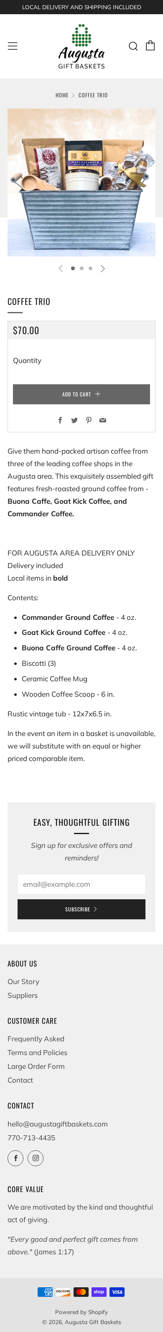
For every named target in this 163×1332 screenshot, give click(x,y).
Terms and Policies (37, 1052)
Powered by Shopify (81, 1311)
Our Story (23, 981)
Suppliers (23, 995)
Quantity (27, 360)
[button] (73, 268)
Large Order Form (36, 1066)
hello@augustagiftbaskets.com (58, 1123)
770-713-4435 (31, 1137)
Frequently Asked (36, 1038)
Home (62, 95)
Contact (20, 1080)
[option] (81, 182)
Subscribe (77, 909)
